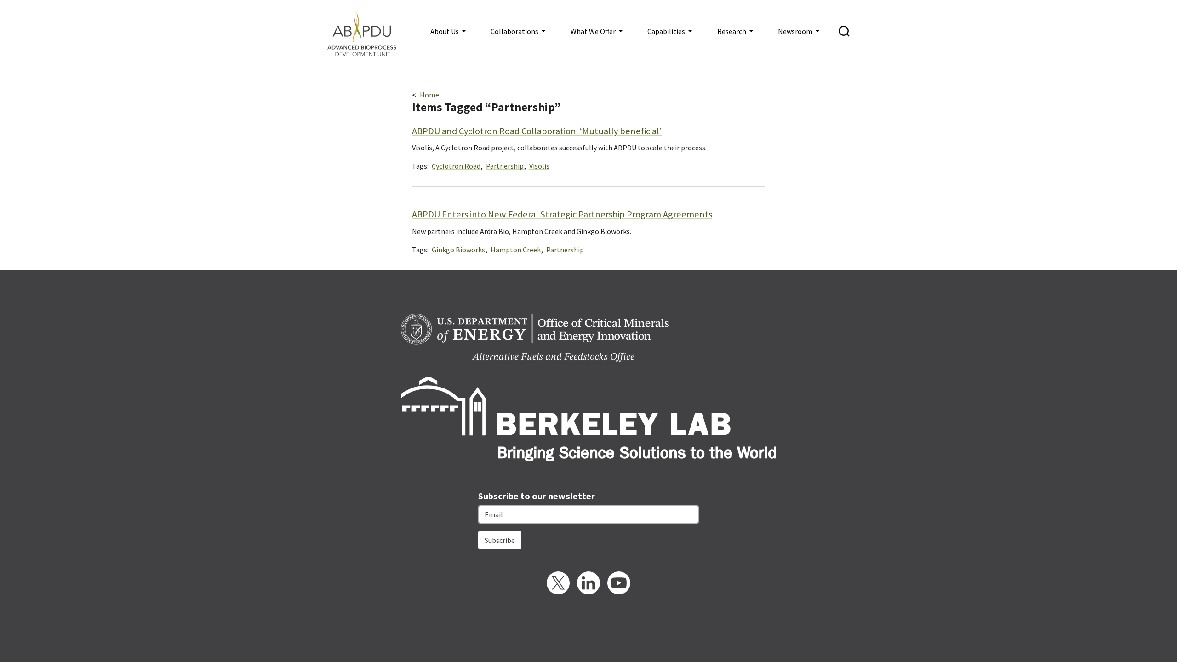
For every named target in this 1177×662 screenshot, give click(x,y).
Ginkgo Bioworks (458, 249)
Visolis (539, 166)
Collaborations (515, 31)
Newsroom (796, 31)
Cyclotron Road (456, 166)
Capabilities (666, 31)
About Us (445, 31)
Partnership (505, 166)
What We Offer (594, 31)
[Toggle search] (844, 31)
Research (732, 31)
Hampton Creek (516, 249)
